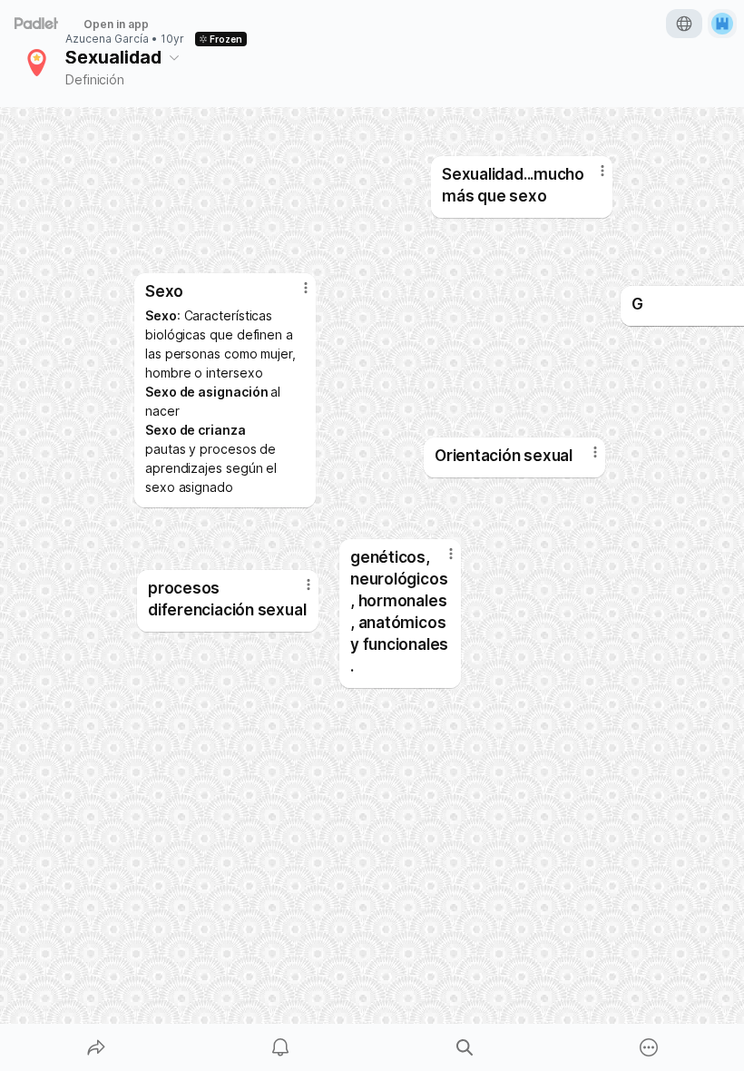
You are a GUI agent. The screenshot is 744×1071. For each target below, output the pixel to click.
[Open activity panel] (280, 1047)
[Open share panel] (96, 1047)
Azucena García (107, 39)
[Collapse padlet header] (174, 57)
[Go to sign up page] (722, 23)
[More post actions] (439, 561)
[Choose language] (684, 23)
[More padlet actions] (649, 1047)
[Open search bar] (464, 1047)
